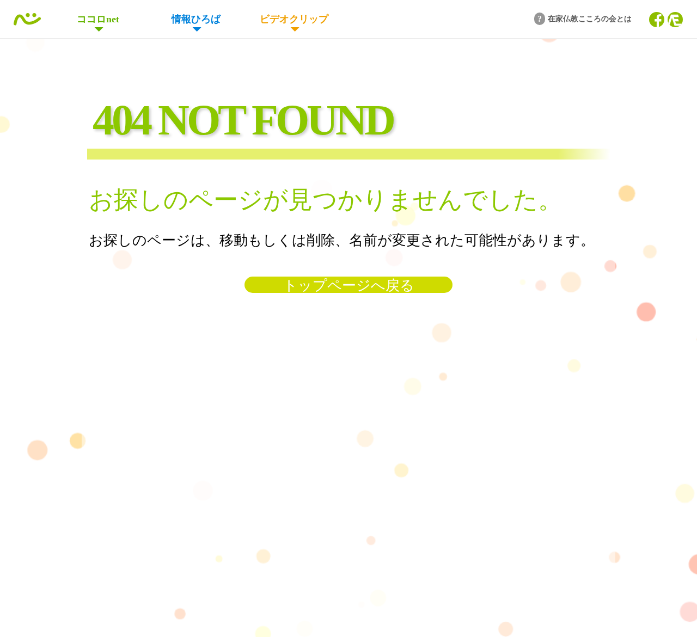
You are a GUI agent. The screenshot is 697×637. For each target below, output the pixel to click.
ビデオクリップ (294, 19)
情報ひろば (196, 19)
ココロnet (98, 19)
